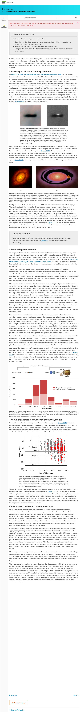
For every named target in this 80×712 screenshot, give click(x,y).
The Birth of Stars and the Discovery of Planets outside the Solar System (36, 74)
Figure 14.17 (62, 423)
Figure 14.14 (19, 101)
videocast (44, 240)
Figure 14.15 (45, 151)
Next (75, 695)
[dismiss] (77, 23)
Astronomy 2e (8, 9)
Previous (14, 695)
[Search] (57, 17)
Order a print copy (18, 703)
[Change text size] (75, 17)
